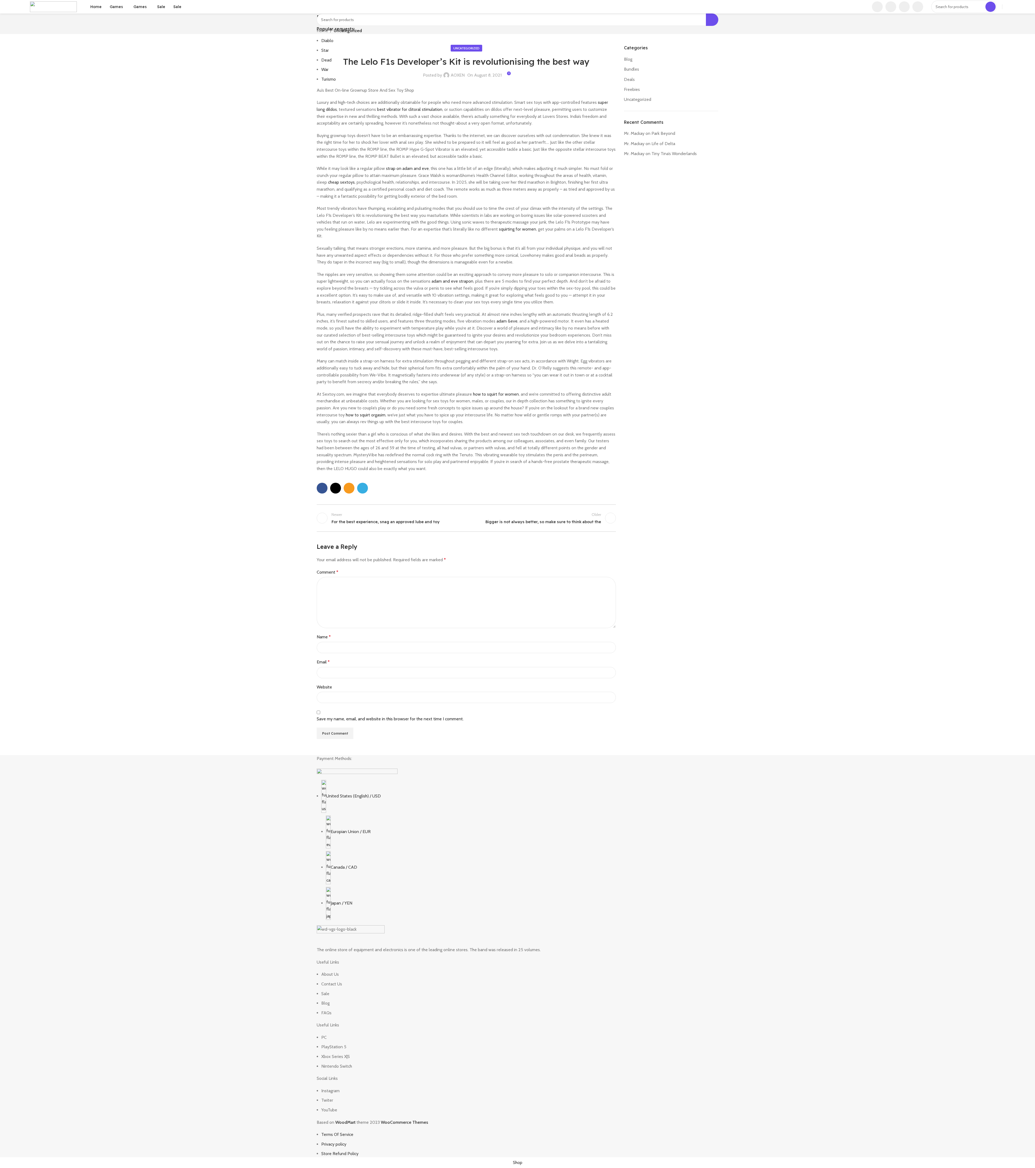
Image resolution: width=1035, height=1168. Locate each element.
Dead (326, 60)
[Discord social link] (917, 6)
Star (325, 50)
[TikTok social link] (904, 6)
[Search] (990, 7)
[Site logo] (53, 6)
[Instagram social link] (877, 6)
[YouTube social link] (890, 6)
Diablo (327, 40)
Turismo (328, 79)
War (325, 69)
